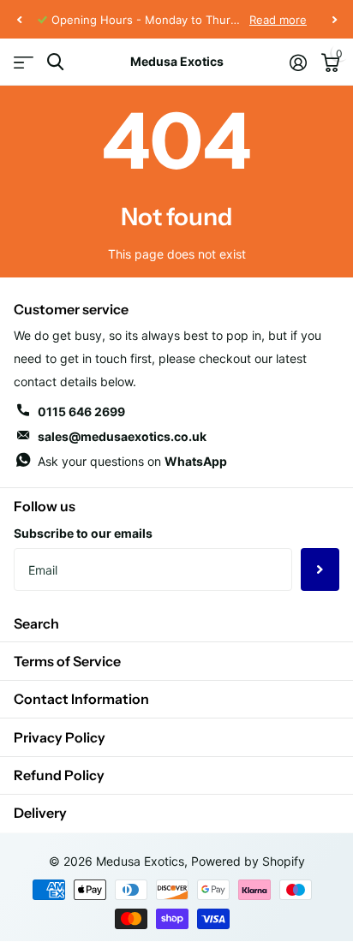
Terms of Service (67, 661)
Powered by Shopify (248, 861)
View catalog (23, 62)
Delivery (40, 812)
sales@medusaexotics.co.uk (122, 436)
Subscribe (320, 569)
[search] (55, 62)
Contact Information (81, 698)
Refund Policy (59, 775)
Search (36, 623)
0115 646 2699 (81, 411)
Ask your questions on (132, 461)
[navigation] (19, 19)
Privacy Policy (59, 737)
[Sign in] (298, 62)
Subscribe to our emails (83, 533)
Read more (278, 20)
